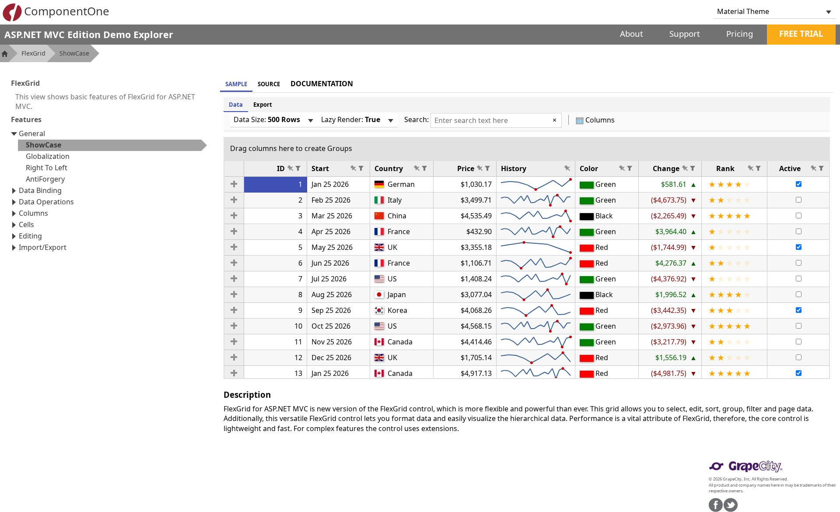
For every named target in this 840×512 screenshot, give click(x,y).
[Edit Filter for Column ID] (298, 168)
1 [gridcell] (300, 184)
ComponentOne (66, 11)
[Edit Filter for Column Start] (361, 168)
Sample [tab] (236, 84)
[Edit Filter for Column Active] (821, 168)
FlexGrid (33, 53)
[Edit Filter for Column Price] (487, 168)
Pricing (739, 33)
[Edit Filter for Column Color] (629, 168)
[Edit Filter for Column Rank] (758, 168)
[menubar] (274, 120)
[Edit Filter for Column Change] (692, 168)
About (631, 33)
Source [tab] (269, 84)
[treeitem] (112, 145)
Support (684, 33)
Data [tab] (236, 105)
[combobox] (768, 11)
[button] (234, 184)
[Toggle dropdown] (829, 11)
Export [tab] (262, 105)
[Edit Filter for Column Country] (424, 168)
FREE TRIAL (801, 33)
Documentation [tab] (321, 83)
